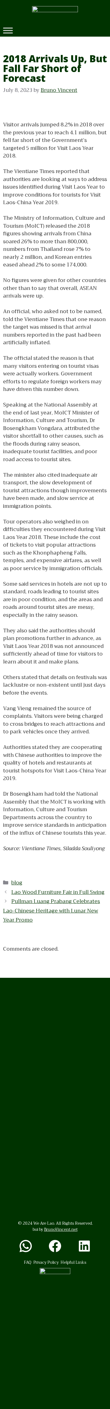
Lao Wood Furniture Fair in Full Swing (58, 892)
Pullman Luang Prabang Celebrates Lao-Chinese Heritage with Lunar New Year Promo (51, 910)
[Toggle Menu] (8, 30)
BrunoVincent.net (61, 1229)
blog (16, 882)
